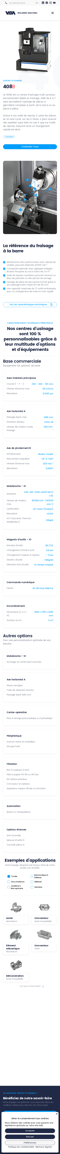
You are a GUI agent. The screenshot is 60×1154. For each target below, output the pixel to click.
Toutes (14, 876)
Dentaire (38, 887)
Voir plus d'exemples (30, 986)
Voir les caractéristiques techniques (28, 304)
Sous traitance (17, 881)
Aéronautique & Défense (41, 876)
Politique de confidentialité (21, 1147)
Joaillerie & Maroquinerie (17, 887)
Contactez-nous (30, 146)
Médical (38, 881)
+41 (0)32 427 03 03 (17, 3)
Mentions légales (44, 1147)
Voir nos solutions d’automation (30, 1085)
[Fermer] (56, 1113)
